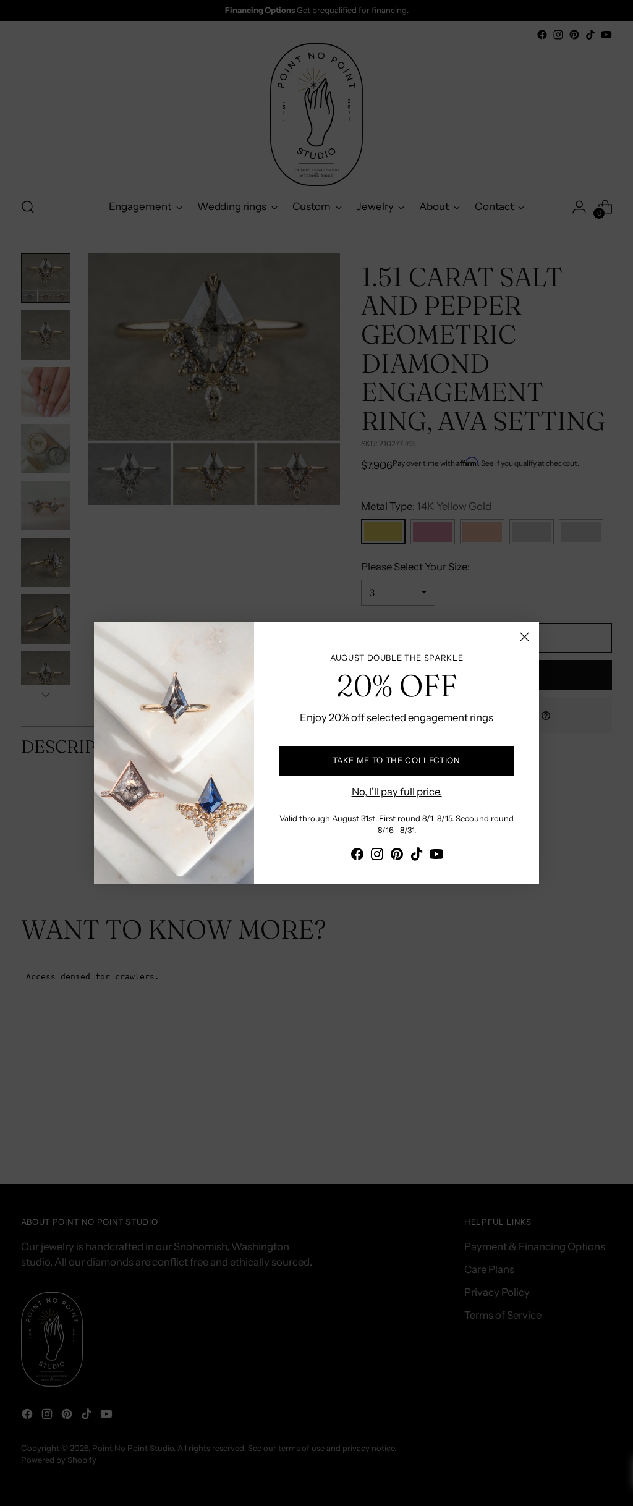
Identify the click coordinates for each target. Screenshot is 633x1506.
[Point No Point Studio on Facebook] (357, 856)
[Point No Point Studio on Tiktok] (416, 856)
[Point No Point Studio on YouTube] (436, 856)
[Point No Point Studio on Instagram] (377, 856)
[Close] (524, 636)
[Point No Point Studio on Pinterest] (396, 856)
